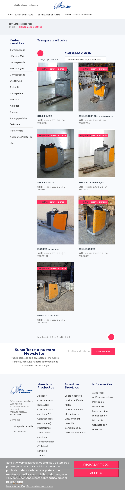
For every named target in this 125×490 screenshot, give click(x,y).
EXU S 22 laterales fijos (91, 182)
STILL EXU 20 (44, 116)
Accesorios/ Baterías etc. (21, 140)
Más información (15, 486)
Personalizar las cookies (39, 486)
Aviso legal (98, 392)
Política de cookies (102, 397)
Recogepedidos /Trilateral (18, 121)
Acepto (96, 473)
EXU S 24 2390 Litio (48, 315)
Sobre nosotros (73, 395)
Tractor (14, 112)
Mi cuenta (97, 420)
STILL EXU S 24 (45, 182)
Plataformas (16, 130)
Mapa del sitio (100, 411)
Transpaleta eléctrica (16, 96)
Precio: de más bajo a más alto (85, 60)
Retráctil (14, 87)
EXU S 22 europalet (48, 249)
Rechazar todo (96, 464)
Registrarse (44, 69)
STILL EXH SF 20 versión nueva (96, 116)
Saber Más (15, 414)
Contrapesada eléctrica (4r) (17, 65)
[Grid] (40, 53)
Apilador (14, 105)
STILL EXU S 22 (87, 249)
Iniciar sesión (99, 415)
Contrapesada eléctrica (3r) (17, 53)
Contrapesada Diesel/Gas (17, 77)
